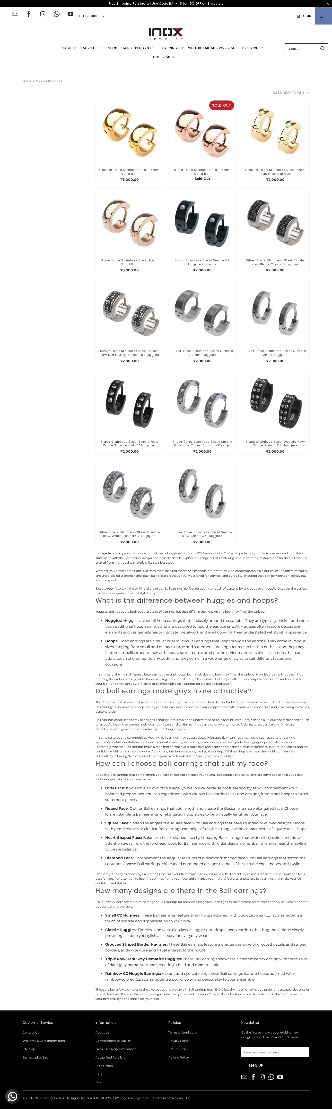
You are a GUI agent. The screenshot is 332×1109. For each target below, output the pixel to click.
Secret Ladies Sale (35, 1057)
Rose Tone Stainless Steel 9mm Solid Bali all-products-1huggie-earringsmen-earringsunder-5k (130, 223)
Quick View (129, 141)
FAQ (99, 1074)
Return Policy (178, 1049)
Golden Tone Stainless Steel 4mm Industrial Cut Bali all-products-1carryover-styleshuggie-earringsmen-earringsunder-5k (275, 132)
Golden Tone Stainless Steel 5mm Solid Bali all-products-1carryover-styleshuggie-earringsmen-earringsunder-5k (130, 132)
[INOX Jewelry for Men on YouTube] (70, 14)
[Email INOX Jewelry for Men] (15, 14)
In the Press (104, 1065)
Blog (99, 1082)
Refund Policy (178, 1057)
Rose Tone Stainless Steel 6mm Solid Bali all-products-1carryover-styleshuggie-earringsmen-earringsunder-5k (202, 132)
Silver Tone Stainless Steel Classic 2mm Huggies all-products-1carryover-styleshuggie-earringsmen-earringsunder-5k (275, 313)
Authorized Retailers (110, 1057)
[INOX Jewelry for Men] (166, 34)
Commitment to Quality (113, 1040)
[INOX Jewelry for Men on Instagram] (43, 14)
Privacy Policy (178, 1040)
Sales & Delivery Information (116, 1049)
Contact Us (31, 1032)
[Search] (322, 48)
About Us (102, 1032)
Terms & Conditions (182, 1032)
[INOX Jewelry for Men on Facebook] (29, 14)
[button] (69, 48)
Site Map (29, 1049)
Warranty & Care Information (44, 1040)
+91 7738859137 (91, 16)
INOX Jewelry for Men (49, 1098)
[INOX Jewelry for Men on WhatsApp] (57, 14)
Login (306, 16)
